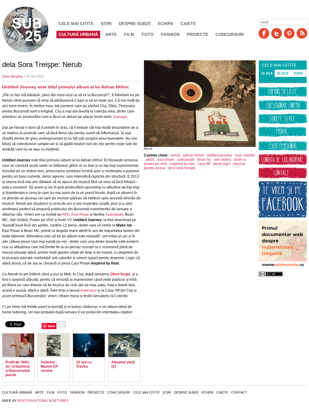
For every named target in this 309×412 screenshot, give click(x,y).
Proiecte (197, 34)
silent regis (222, 164)
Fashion (170, 34)
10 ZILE (267, 73)
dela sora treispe (182, 168)
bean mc (204, 159)
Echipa (165, 23)
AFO (65, 214)
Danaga (120, 117)
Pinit (289, 33)
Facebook (264, 33)
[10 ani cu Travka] (89, 345)
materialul (88, 290)
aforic (150, 159)
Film (129, 34)
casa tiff (204, 164)
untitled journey (219, 155)
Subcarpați (114, 214)
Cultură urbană (78, 34)
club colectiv (245, 155)
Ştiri (106, 23)
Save (51, 326)
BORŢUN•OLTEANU (33, 400)
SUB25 (32, 29)
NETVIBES (60, 400)
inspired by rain (182, 164)
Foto (148, 34)
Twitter (276, 33)
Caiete (188, 23)
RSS (302, 33)
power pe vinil (155, 164)
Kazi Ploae (80, 214)
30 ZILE (282, 73)
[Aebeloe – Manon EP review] (53, 345)
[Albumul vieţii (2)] (124, 345)
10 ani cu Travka (83, 364)
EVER (298, 73)
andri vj (240, 159)
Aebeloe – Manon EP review (49, 366)
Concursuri (229, 34)
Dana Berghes (12, 76)
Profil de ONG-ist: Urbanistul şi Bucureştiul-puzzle (17, 368)
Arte (111, 34)
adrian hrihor (193, 155)
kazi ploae (166, 159)
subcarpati (185, 159)
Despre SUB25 (135, 23)
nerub (175, 155)
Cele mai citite (76, 23)
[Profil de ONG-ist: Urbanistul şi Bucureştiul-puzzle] (18, 345)
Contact (239, 392)
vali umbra (222, 159)
